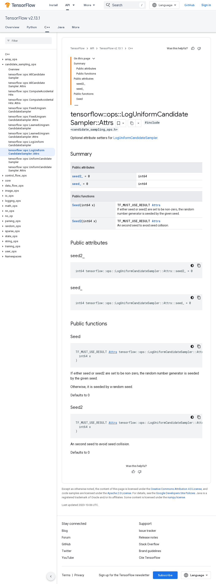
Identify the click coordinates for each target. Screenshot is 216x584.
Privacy (79, 575)
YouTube (68, 557)
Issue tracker (147, 530)
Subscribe (165, 575)
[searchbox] (28, 40)
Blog (65, 530)
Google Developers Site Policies (175, 493)
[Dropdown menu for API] (75, 5)
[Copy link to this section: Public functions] (111, 324)
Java (61, 27)
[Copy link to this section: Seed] (84, 336)
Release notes (148, 537)
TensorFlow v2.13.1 (22, 18)
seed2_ (77, 176)
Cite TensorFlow (149, 557)
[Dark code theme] (192, 265)
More (87, 5)
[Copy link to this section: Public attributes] (112, 243)
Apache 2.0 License (119, 493)
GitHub (189, 5)
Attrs (156, 205)
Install (53, 5)
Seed (76, 205)
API (67, 5)
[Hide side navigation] (51, 576)
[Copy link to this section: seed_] (86, 288)
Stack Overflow (149, 544)
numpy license (176, 497)
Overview (12, 27)
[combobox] (125, 5)
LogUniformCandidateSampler (135, 138)
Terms (66, 575)
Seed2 (76, 221)
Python (32, 27)
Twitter (67, 551)
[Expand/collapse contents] (93, 58)
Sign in (206, 5)
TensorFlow (77, 48)
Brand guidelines (150, 551)
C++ (47, 27)
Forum (66, 537)
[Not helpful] (199, 48)
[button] (27, 59)
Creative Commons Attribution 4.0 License (176, 488)
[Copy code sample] (199, 265)
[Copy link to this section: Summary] (96, 154)
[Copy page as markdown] (132, 123)
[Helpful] (193, 48)
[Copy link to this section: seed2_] (89, 256)
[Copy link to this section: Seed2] (87, 407)
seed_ (76, 184)
